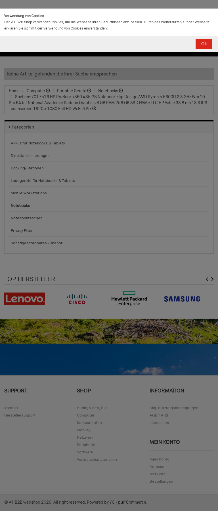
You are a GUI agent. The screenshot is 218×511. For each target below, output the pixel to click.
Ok (204, 43)
